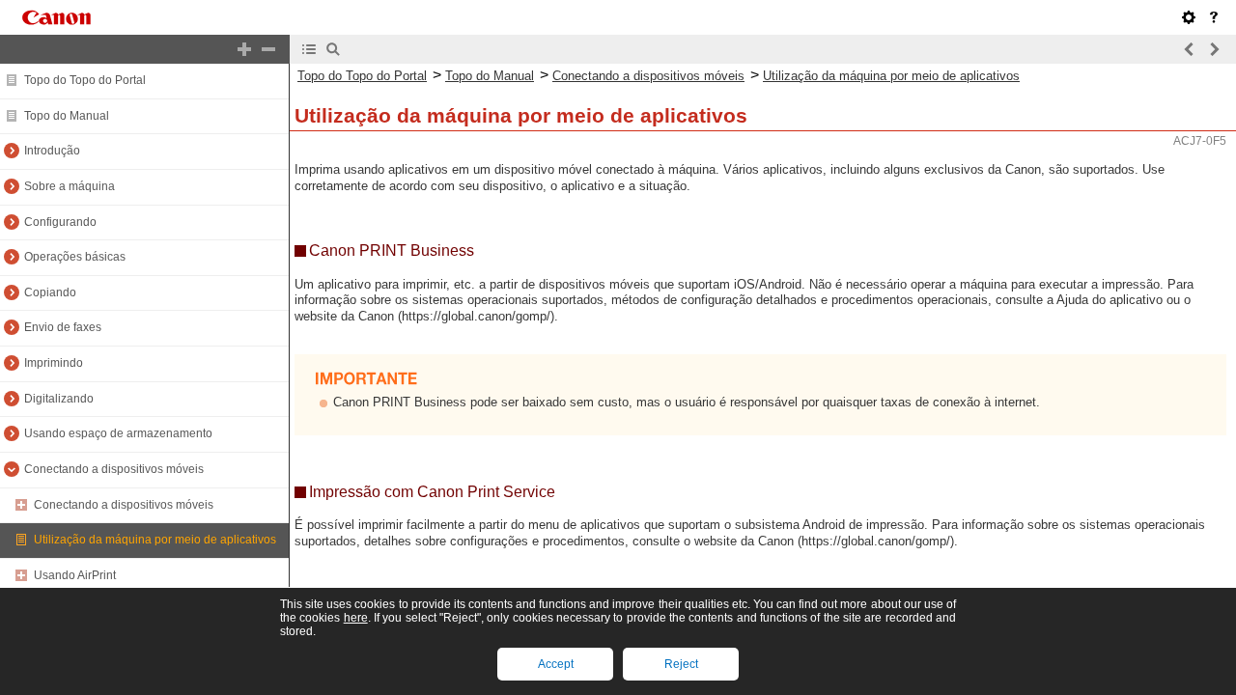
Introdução (52, 150)
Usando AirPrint (75, 575)
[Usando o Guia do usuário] (1213, 17)
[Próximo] (1213, 49)
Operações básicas (75, 257)
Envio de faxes (62, 327)
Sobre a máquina (69, 186)
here (356, 618)
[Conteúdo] (309, 49)
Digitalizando (59, 398)
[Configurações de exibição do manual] (1188, 17)
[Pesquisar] (333, 49)
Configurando (60, 222)
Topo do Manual (66, 116)
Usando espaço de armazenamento (118, 433)
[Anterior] (1189, 49)
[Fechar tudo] (268, 49)
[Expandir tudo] (244, 49)
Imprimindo (53, 363)
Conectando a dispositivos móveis (114, 469)
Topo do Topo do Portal (85, 80)
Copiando (50, 292)
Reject (681, 664)
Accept (556, 664)
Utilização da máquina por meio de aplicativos (155, 539)
